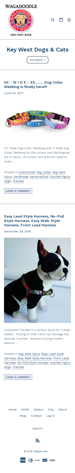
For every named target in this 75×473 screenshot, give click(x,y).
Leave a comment (18, 191)
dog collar (43, 172)
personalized (39, 176)
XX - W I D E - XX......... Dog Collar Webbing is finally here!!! (33, 84)
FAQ (51, 409)
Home (12, 409)
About (62, 409)
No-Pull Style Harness (32, 362)
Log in (50, 415)
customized (26, 172)
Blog (23, 415)
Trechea (18, 181)
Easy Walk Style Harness (34, 358)
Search (37, 428)
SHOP (25, 409)
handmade (20, 176)
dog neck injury (29, 354)
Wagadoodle (41, 451)
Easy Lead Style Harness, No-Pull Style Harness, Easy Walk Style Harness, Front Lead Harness (34, 220)
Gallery (39, 409)
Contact (36, 415)
